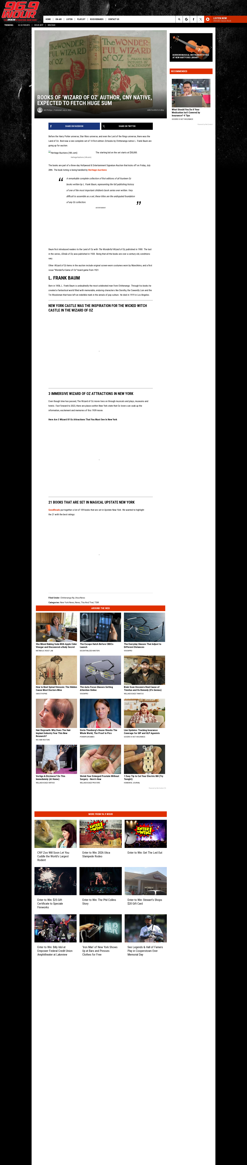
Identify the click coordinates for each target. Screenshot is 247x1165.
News (77, 602)
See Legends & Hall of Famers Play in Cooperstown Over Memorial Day (145, 950)
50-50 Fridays (24, 25)
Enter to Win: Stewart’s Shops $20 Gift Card (145, 901)
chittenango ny (67, 598)
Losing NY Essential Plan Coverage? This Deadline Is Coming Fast (191, 56)
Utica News (80, 598)
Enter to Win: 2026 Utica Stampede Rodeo (96, 854)
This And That (87, 602)
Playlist (81, 19)
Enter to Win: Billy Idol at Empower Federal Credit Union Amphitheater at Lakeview (54, 950)
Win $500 (51, 25)
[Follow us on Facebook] (193, 19)
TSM (96, 602)
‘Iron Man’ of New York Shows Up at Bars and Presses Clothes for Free (99, 950)
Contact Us (113, 19)
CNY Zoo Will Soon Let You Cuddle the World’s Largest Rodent (53, 856)
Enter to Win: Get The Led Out (145, 852)
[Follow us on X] (200, 19)
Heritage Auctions (97, 169)
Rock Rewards (96, 19)
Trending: (9, 25)
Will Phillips (48, 110)
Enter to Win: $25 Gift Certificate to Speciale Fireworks (50, 903)
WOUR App (38, 25)
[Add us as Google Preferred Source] (186, 19)
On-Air (58, 19)
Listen (69, 19)
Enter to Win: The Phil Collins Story (99, 901)
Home (48, 19)
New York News (67, 602)
